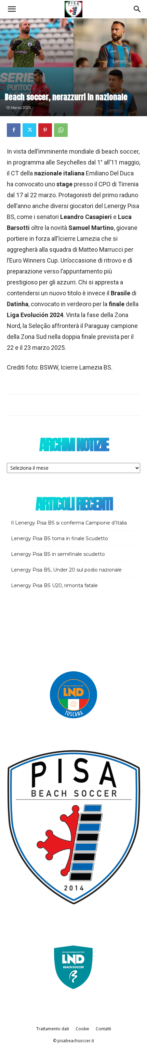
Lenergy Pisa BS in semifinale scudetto (58, 554)
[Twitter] (29, 130)
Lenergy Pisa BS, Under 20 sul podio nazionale (66, 570)
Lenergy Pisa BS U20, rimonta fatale (54, 585)
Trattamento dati (52, 1029)
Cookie (82, 1029)
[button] (12, 9)
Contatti (103, 1029)
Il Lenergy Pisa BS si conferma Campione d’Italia (69, 523)
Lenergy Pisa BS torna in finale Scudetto (59, 538)
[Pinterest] (45, 130)
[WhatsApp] (61, 130)
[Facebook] (14, 130)
